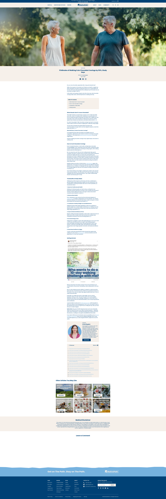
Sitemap (85, 496)
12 (78, 209)
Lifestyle (67, 490)
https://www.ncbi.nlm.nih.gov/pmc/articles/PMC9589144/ (79, 353)
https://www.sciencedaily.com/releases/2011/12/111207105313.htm (80, 350)
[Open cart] (117, 5)
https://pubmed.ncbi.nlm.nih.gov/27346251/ (77, 358)
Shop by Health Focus (59, 5)
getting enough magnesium (86, 135)
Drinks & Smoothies (60, 490)
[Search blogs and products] (113, 5)
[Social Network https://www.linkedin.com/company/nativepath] (107, 488)
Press (75, 486)
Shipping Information (77, 496)
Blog (100, 5)
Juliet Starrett (89, 163)
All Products (50, 482)
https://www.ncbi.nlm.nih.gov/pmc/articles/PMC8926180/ (79, 364)
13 (90, 216)
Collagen (49, 486)
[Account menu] (115, 5)
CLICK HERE (80, 1)
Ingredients (76, 484)
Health (66, 482)
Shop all (50, 5)
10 (86, 201)
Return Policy (50, 496)
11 (89, 206)
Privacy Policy (68, 496)
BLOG (66, 480)
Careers (76, 491)
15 (73, 234)
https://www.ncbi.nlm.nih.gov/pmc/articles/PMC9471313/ (79, 357)
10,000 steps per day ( (85, 303)
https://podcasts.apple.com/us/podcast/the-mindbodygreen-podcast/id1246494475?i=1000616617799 (83, 361)
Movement (67, 488)
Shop (49, 480)
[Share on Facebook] (80, 79)
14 (67, 227)
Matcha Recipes (60, 486)
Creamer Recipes (60, 484)
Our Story (76, 482)
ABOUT (75, 480)
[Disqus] (83, 449)
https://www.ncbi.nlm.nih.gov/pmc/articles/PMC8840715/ (79, 366)
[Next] (95, 1)
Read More (87, 340)
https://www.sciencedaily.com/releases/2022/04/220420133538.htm (81, 374)
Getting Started (72, 107)
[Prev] (70, 1)
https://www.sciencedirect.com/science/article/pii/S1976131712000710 (81, 368)
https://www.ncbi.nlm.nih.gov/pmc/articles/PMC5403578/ (79, 348)
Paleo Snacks (59, 488)
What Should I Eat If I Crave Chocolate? (77, 101)
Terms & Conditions (59, 496)
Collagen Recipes (60, 482)
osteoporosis (70, 198)
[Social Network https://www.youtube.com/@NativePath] (105, 488)
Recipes (69, 5)
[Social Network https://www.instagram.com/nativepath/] (100, 488)
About (94, 5)
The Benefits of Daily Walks (74, 105)
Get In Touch (76, 490)
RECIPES (58, 480)
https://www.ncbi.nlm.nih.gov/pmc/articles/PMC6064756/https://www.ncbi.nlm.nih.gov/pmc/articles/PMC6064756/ (83, 370)
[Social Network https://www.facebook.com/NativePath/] (98, 488)
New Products (50, 490)
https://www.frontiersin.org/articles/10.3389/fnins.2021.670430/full (81, 355)
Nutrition (52, 9)
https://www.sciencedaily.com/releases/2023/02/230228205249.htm (81, 363)
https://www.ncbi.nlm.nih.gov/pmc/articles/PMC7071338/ (79, 352)
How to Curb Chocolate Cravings (75, 103)
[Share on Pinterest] (83, 79)
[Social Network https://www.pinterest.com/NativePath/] (103, 488)
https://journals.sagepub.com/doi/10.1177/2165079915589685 (80, 372)
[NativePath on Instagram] (85, 79)
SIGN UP (112, 485)
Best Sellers (50, 484)
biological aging (81, 232)
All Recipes (59, 491)
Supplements (50, 488)
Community (106, 5)
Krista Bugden (85, 75)
